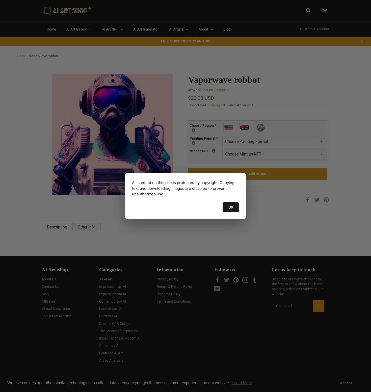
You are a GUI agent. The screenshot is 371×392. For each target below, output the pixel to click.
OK (230, 207)
